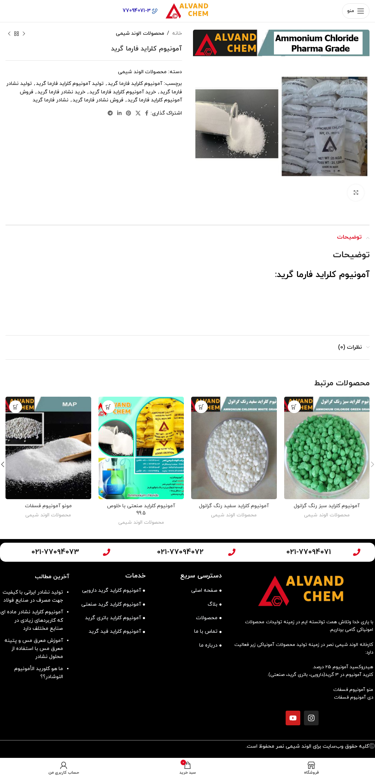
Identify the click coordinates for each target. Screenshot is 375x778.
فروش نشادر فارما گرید (98, 100)
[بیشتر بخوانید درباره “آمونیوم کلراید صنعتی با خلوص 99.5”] (108, 406)
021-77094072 (180, 552)
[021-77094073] (106, 552)
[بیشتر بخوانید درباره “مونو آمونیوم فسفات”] (15, 406)
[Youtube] (293, 718)
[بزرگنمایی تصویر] (356, 192)
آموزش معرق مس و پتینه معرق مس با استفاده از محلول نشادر (33, 649)
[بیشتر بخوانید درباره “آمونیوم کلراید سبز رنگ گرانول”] (294, 406)
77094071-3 (137, 10)
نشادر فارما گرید (50, 100)
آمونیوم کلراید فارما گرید (135, 83)
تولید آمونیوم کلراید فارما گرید (70, 83)
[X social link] (138, 113)
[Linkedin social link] (119, 113)
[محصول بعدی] (9, 33)
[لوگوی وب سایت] (187, 10)
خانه (177, 33)
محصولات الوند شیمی (140, 33)
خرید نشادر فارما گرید (61, 92)
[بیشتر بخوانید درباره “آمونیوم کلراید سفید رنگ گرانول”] (201, 406)
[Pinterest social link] (128, 113)
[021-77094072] (231, 552)
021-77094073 (55, 552)
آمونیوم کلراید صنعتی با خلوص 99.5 (141, 509)
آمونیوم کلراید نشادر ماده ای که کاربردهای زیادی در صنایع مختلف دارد (31, 620)
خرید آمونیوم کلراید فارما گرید (122, 92)
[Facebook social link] (147, 113)
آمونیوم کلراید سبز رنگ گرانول (327, 505)
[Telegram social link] (110, 113)
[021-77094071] (356, 552)
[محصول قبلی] (23, 33)
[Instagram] (311, 718)
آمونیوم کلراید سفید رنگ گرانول (234, 505)
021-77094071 (308, 552)
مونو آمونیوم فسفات (48, 505)
